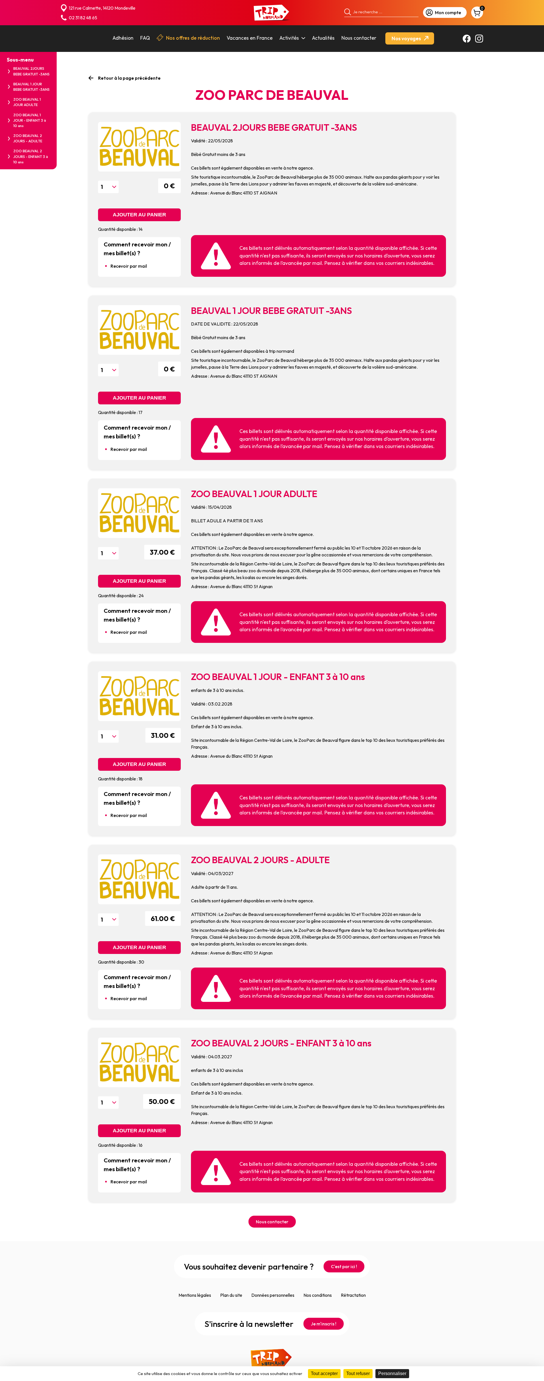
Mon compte (448, 12)
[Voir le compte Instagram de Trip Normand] (479, 39)
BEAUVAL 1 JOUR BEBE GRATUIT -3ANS (31, 87)
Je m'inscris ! (323, 1324)
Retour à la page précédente (129, 78)
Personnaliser (392, 1373)
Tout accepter (324, 1373)
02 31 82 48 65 (83, 17)
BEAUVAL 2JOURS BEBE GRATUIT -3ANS (31, 71)
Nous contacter (272, 1221)
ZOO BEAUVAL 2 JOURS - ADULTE (27, 138)
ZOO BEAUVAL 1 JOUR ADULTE (27, 102)
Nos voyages (407, 38)
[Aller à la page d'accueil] (272, 12)
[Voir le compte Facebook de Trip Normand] (467, 39)
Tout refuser (358, 1373)
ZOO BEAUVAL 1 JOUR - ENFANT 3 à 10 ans (29, 120)
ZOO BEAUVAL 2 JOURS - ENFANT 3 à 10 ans (30, 156)
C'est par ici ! (344, 1266)
